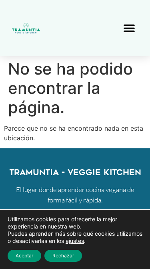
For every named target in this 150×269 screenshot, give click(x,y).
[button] (129, 28)
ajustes (75, 240)
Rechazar (63, 256)
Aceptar (24, 256)
